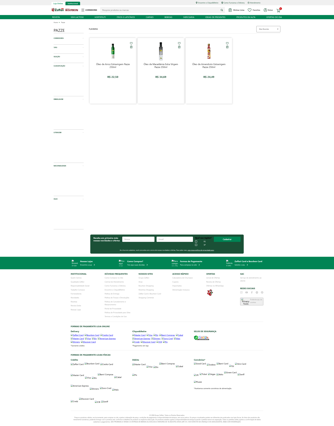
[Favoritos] (131, 43)
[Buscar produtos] (222, 10)
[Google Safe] (201, 344)
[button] (69, 38)
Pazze (63, 22)
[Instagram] (241, 298)
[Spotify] (257, 298)
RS (205, 248)
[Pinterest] (262, 298)
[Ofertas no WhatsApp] (210, 301)
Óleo (58, 66)
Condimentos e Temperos (66, 54)
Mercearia (60, 43)
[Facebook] (252, 298)
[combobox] (162, 10)
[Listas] (131, 46)
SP (205, 251)
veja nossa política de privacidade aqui (201, 256)
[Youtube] (246, 298)
